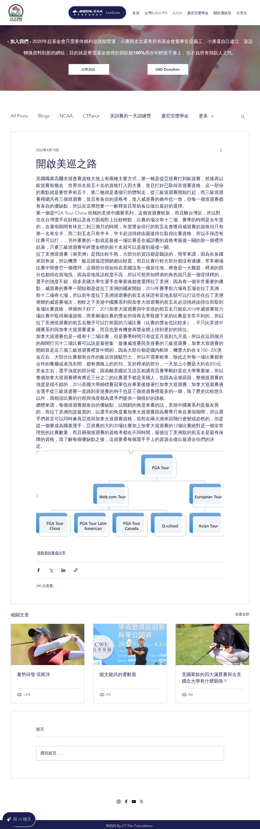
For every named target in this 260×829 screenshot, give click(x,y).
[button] (242, 116)
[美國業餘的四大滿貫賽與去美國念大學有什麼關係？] (212, 644)
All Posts (19, 116)
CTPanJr (91, 116)
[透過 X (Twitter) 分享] (50, 570)
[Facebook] (126, 801)
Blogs (44, 116)
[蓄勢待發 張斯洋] (47, 644)
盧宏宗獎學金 (175, 116)
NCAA (66, 116)
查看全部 (242, 614)
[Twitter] (141, 801)
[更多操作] (221, 150)
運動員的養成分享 (51, 552)
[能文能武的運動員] (130, 644)
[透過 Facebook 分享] (38, 570)
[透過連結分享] (75, 570)
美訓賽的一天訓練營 (130, 116)
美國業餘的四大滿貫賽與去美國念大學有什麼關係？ (211, 677)
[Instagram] (118, 801)
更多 (203, 116)
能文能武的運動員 (118, 674)
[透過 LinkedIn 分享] (63, 570)
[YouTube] (133, 801)
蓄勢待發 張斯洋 (33, 674)
